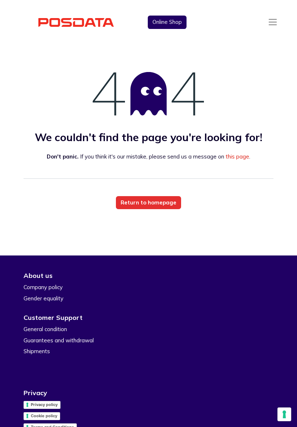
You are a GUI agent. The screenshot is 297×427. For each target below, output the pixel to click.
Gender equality (43, 298)
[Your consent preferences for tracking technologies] (284, 414)
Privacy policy (44, 404)
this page (237, 156)
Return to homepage (148, 202)
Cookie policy (44, 415)
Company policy (43, 287)
